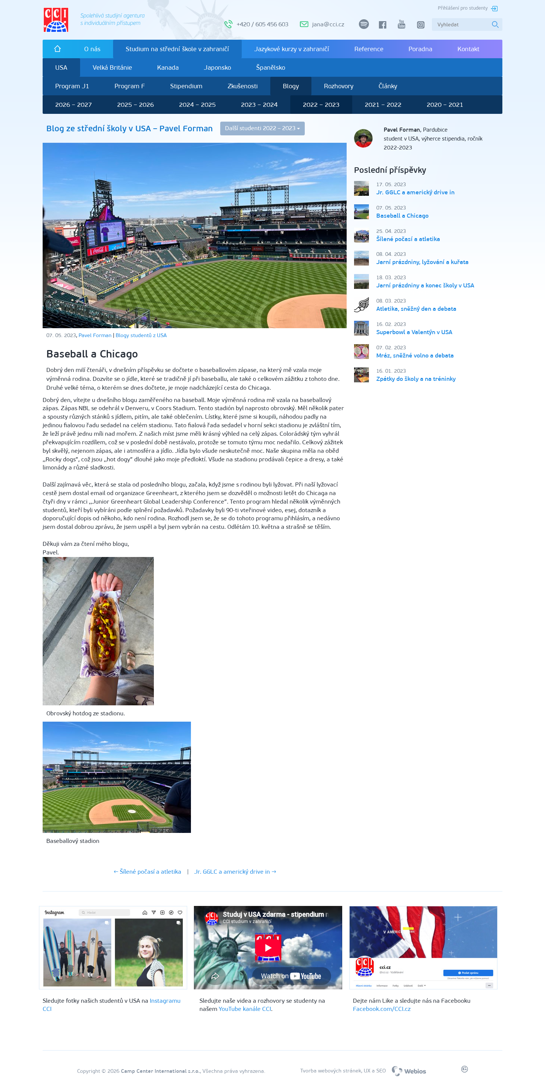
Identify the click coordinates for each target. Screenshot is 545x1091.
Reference (368, 49)
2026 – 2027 (73, 104)
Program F (130, 86)
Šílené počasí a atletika (408, 239)
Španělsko (270, 67)
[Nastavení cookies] (464, 1070)
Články (388, 86)
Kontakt (468, 49)
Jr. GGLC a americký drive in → (235, 871)
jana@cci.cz (328, 24)
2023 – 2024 (259, 104)
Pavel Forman (95, 335)
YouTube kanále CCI (245, 1008)
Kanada (168, 67)
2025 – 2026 (135, 104)
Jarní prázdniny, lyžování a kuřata (422, 262)
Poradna (420, 49)
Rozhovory (338, 86)
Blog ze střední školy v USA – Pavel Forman (129, 128)
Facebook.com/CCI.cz (381, 1008)
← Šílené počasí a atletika (147, 871)
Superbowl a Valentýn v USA (414, 332)
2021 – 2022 (383, 104)
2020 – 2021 (445, 104)
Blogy (291, 86)
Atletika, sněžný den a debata (416, 308)
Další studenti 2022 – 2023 (261, 128)
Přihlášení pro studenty (463, 8)
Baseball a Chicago (402, 215)
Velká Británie (112, 67)
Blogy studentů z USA (141, 335)
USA (61, 67)
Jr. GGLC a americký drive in (415, 192)
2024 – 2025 (197, 104)
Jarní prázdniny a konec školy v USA (425, 285)
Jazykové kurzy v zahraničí (291, 49)
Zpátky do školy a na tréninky (416, 378)
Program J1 (72, 86)
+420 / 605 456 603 (262, 24)
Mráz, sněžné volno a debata (415, 355)
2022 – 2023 (321, 104)
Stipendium (186, 86)
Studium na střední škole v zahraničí (177, 49)
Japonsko (217, 67)
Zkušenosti (243, 86)
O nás (92, 49)
